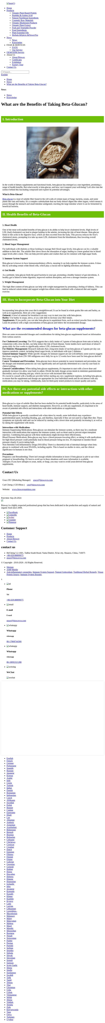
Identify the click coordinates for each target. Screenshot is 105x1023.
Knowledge (17, 42)
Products (10, 10)
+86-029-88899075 (15, 555)
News (9, 37)
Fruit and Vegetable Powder (24, 28)
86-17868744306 (14, 641)
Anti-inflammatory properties (19, 572)
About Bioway (18, 57)
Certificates (17, 60)
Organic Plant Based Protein (24, 13)
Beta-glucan (7, 199)
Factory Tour (17, 65)
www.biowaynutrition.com (23, 489)
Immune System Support (43, 572)
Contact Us (11, 67)
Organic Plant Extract (21, 25)
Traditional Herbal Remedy (85, 572)
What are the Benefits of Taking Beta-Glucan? (26, 84)
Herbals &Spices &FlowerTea (25, 35)
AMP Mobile (12, 569)
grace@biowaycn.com (43, 480)
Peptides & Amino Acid (22, 15)
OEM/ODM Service (15, 52)
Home (9, 8)
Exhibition (16, 62)
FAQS (15, 47)
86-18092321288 (14, 662)
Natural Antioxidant (63, 572)
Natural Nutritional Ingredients (25, 18)
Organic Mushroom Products (24, 23)
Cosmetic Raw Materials (22, 20)
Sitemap (10, 567)
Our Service (17, 50)
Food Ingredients (19, 30)
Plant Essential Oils (20, 32)
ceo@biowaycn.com (36, 485)
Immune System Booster (30, 574)
